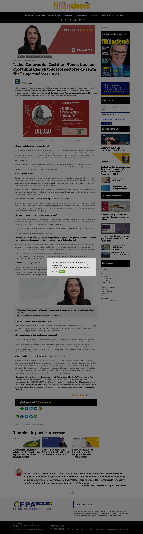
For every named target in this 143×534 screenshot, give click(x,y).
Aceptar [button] (62, 271)
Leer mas (55, 271)
